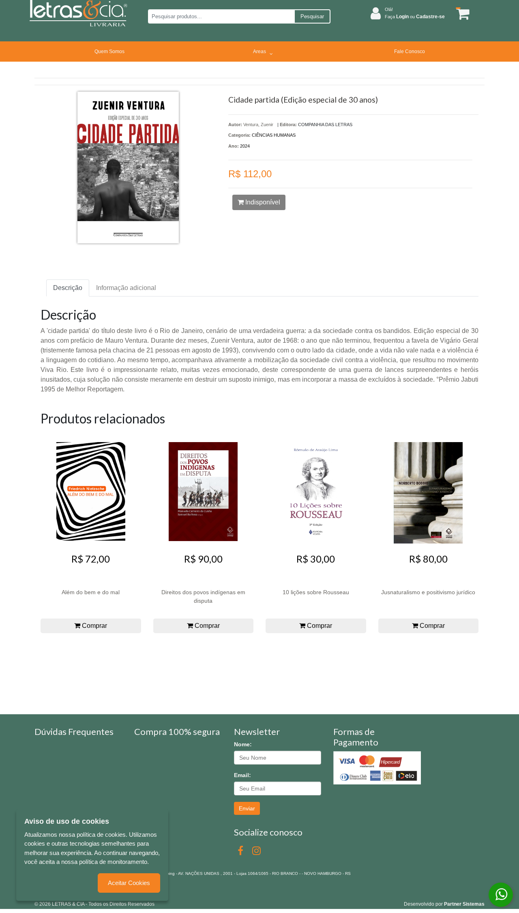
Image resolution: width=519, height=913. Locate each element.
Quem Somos (109, 51)
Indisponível (262, 202)
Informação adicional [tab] (126, 287)
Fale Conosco (409, 51)
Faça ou (415, 16)
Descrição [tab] (67, 287)
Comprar (93, 625)
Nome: (243, 744)
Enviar (247, 808)
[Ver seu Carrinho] (461, 13)
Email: (242, 775)
